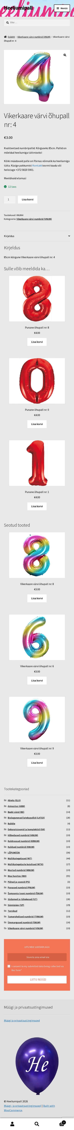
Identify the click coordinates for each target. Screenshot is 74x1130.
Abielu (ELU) (14, 800)
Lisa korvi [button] (37, 341)
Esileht (11, 36)
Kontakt (37, 165)
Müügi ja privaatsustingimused (22, 1020)
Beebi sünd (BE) (16, 812)
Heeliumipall (18, 7)
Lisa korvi (27, 199)
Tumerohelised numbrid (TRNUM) (25, 916)
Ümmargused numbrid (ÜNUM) (24, 922)
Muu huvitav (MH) (17, 876)
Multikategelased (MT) (20, 858)
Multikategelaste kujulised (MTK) (25, 864)
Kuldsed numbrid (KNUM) (21, 846)
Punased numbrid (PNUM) (21, 887)
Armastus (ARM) (16, 806)
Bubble (11, 823)
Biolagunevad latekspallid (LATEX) (26, 817)
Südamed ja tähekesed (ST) (22, 899)
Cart (57, 1121)
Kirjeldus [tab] (9, 236)
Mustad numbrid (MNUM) (21, 870)
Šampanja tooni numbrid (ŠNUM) (25, 893)
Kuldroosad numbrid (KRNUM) (24, 841)
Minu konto (12, 1124)
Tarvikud (12, 910)
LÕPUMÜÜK (14, 852)
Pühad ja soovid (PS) (19, 881)
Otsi (37, 1124)
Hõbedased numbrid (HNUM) (23, 835)
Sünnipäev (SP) (16, 905)
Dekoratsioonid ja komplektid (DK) (26, 829)
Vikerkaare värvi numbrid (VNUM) (33, 36)
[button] (65, 55)
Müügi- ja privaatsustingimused (22, 1105)
